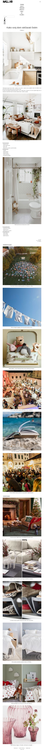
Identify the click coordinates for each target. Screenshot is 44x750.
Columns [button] (22, 14)
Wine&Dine (22, 7)
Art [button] (22, 13)
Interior (22, 30)
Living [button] (21, 11)
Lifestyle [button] (21, 9)
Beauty (22, 6)
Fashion (22, 4)
